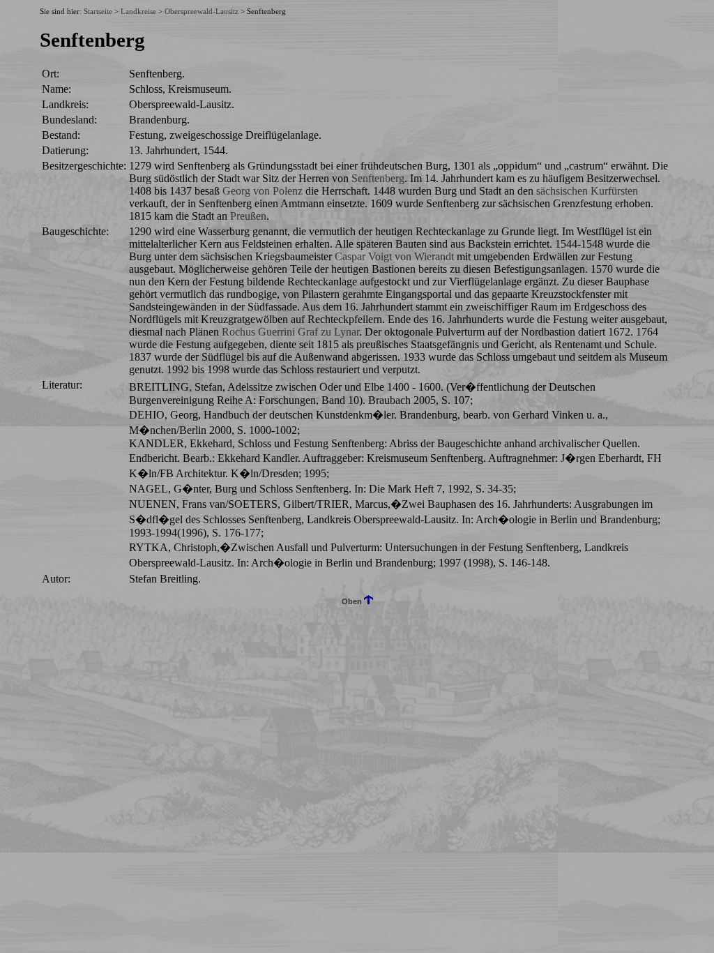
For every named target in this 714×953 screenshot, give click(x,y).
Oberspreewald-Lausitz (201, 11)
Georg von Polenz (262, 191)
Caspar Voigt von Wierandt (394, 256)
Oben (353, 601)
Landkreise (138, 11)
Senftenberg (377, 178)
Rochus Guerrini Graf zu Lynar (290, 332)
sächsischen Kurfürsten (587, 191)
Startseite (98, 11)
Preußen (248, 216)
